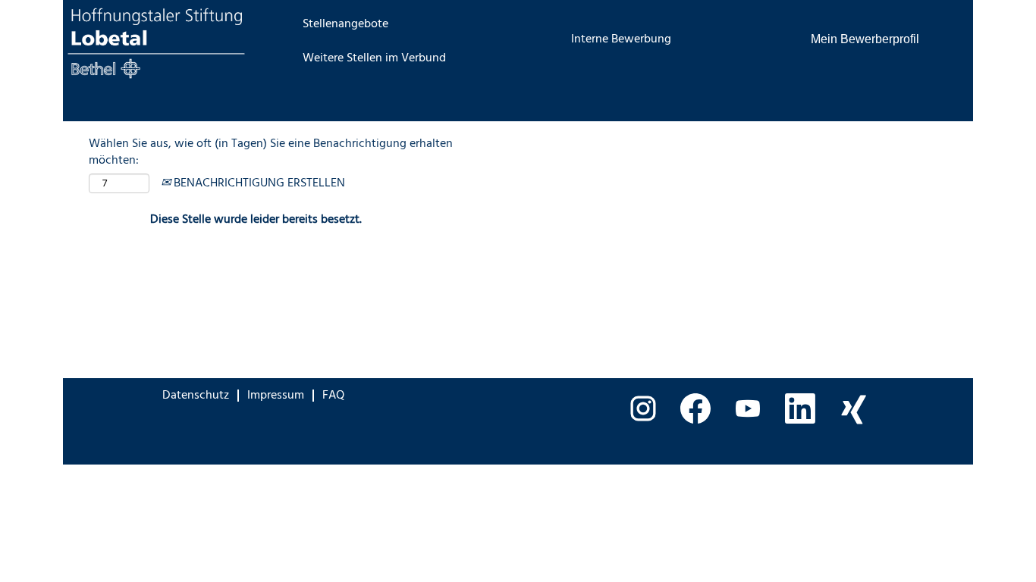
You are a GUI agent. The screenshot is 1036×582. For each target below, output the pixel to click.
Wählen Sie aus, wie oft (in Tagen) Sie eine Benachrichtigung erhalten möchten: (271, 153)
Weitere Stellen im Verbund (374, 58)
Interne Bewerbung (621, 39)
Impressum (275, 395)
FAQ (333, 395)
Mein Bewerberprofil (865, 39)
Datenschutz (195, 395)
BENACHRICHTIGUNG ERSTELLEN (258, 183)
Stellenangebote (345, 24)
